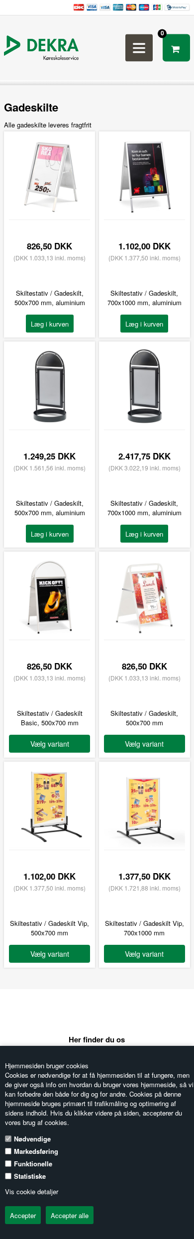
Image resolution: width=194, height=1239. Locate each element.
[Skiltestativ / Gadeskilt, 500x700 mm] (144, 635)
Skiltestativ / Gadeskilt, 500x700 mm (144, 717)
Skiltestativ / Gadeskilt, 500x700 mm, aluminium (49, 297)
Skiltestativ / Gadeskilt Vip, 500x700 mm (49, 927)
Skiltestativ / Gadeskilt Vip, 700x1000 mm (144, 927)
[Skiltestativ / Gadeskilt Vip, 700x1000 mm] (144, 845)
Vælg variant (49, 744)
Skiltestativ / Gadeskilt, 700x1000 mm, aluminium (144, 297)
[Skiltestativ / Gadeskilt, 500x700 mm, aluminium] (49, 215)
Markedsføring (36, 1151)
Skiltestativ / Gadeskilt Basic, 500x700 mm (50, 717)
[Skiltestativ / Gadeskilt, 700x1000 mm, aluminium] (144, 215)
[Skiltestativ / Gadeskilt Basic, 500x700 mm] (49, 635)
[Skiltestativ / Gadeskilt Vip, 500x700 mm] (49, 845)
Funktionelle (33, 1163)
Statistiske (30, 1176)
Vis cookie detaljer (31, 1191)
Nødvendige (32, 1138)
